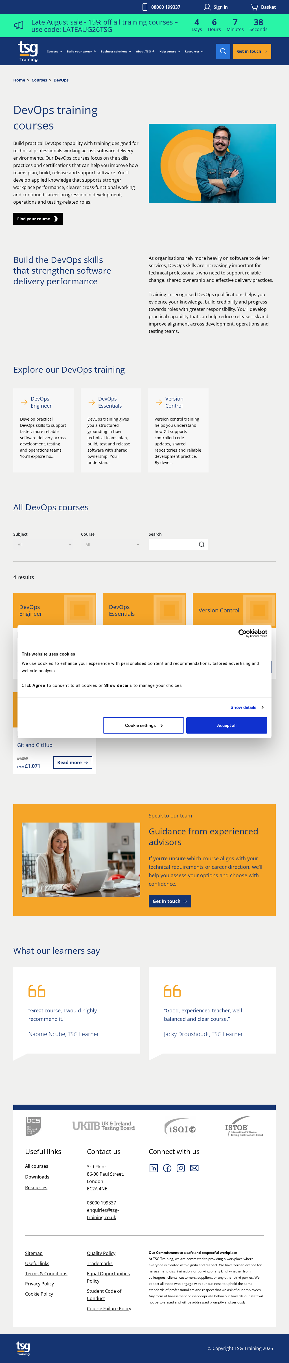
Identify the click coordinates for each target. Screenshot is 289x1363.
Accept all (227, 725)
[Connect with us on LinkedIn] (154, 1168)
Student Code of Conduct (104, 1295)
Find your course (33, 218)
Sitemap (34, 1253)
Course (88, 534)
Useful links (37, 1263)
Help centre (167, 51)
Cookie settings (140, 725)
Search (155, 534)
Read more (69, 762)
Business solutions (114, 51)
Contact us (104, 1151)
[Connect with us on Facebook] (167, 1168)
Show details (243, 707)
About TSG (143, 51)
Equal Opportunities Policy (108, 1277)
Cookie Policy (39, 1294)
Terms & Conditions (46, 1273)
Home (19, 80)
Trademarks (100, 1263)
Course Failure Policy (109, 1308)
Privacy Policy (39, 1284)
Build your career (79, 51)
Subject (20, 534)
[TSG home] (28, 51)
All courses (36, 1166)
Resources (192, 51)
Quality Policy (101, 1253)
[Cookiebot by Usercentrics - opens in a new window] (242, 633)
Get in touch (249, 51)
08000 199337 (165, 7)
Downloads (37, 1177)
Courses (52, 51)
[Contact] (194, 1168)
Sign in (221, 7)
